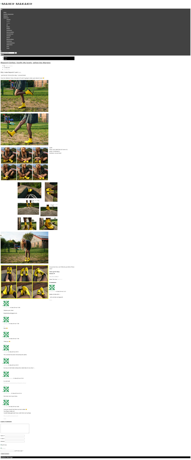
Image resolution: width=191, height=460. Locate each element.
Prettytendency (7, 393)
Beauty (8, 26)
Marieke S (6, 323)
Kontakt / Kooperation (9, 14)
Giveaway (9, 35)
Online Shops (9, 44)
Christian (6, 352)
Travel (8, 48)
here (19, 72)
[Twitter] (58, 279)
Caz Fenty (6, 406)
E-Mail (2, 438)
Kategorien (6, 17)
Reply (50, 300)
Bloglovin (6, 16)
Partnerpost (9, 30)
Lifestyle (8, 19)
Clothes (8, 23)
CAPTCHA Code (18, 451)
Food (8, 46)
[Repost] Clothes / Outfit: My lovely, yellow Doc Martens (26, 62)
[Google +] (60, 279)
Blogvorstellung (10, 39)
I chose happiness (11, 42)
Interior (8, 37)
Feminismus (9, 41)
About (5, 12)
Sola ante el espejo (8, 378)
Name (2, 435)
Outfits (8, 21)
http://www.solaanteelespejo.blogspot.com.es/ (15, 383)
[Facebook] (57, 279)
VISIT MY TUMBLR (53, 276)
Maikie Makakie (9, 66)
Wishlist (8, 28)
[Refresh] (3, 448)
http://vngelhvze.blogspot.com (11, 416)
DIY (7, 25)
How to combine (10, 32)
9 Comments (7, 69)
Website (2, 441)
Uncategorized (10, 34)
